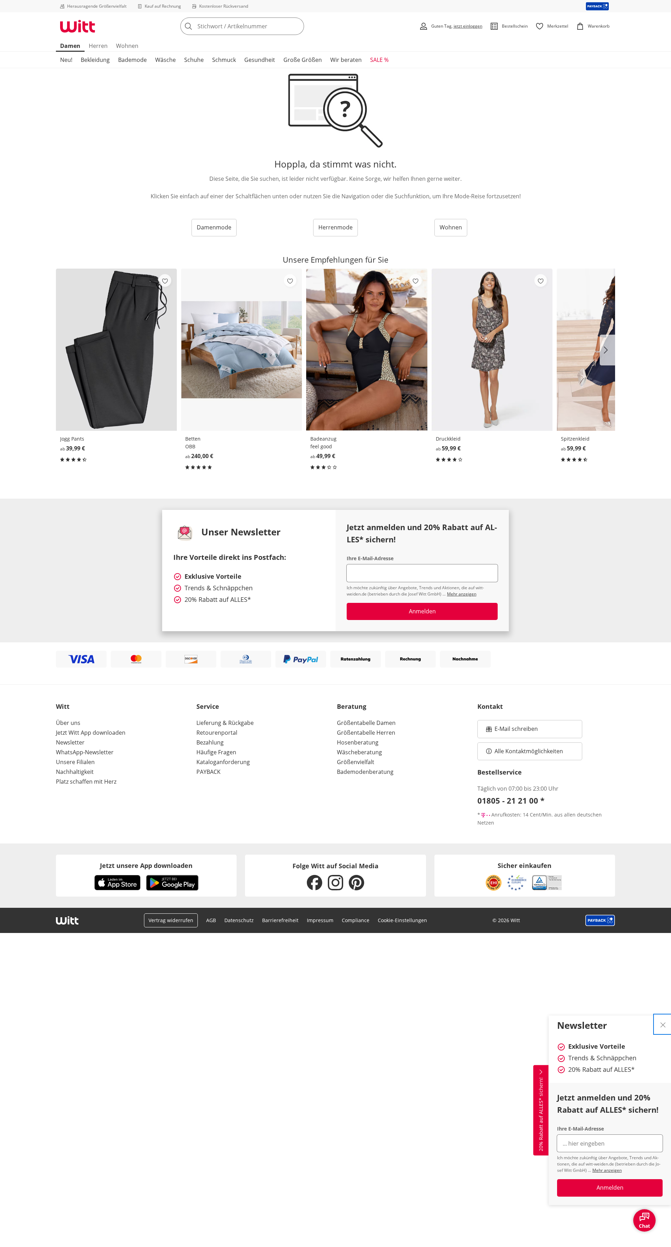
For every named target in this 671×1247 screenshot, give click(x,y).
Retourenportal (216, 732)
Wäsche (165, 60)
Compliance (355, 920)
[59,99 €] (492, 349)
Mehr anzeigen (607, 1170)
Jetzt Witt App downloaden (90, 732)
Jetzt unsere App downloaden (146, 865)
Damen (70, 46)
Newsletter (70, 742)
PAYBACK (208, 772)
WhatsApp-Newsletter (85, 752)
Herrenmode (335, 227)
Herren (98, 46)
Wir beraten (346, 60)
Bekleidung (95, 60)
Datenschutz (239, 920)
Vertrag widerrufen (171, 920)
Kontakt (490, 706)
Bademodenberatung (365, 772)
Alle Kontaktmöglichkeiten (529, 751)
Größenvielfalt (355, 762)
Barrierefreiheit (280, 920)
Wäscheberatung (359, 752)
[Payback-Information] (600, 920)
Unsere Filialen (75, 762)
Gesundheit (259, 60)
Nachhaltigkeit (75, 772)
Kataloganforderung (223, 762)
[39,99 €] (116, 349)
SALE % (379, 60)
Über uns (68, 723)
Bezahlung (210, 742)
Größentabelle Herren (366, 732)
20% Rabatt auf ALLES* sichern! (540, 1114)
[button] (607, 350)
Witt (63, 706)
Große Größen (302, 60)
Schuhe (194, 60)
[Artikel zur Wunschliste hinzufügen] (165, 280)
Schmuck (224, 60)
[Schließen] (663, 1024)
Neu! (66, 60)
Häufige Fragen (216, 752)
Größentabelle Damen (366, 723)
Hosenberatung (357, 742)
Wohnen (127, 46)
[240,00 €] (241, 349)
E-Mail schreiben (512, 731)
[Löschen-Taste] (297, 26)
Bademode (132, 60)
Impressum (320, 920)
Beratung (351, 706)
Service (207, 706)
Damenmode (214, 227)
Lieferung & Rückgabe (225, 723)
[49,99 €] (366, 349)
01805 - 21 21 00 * (510, 800)
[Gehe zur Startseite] (77, 26)
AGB (211, 920)
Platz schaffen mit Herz (86, 781)
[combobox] (257, 26)
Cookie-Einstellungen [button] (402, 920)
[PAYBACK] (597, 6)
